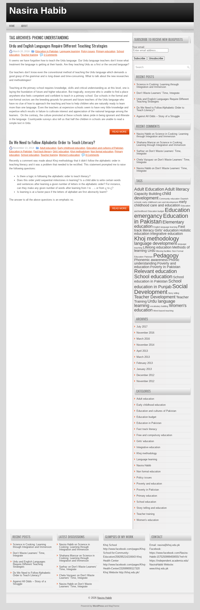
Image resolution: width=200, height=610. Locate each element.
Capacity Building (147, 194)
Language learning (70, 51)
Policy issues (88, 51)
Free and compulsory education (154, 435)
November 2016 (145, 332)
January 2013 (144, 369)
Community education (169, 198)
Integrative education (166, 234)
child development (152, 195)
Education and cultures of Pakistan (105, 148)
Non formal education (102, 151)
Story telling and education (152, 507)
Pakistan (148, 257)
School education (30, 155)
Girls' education (61, 151)
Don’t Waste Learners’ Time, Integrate (158, 93)
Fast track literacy (42, 151)
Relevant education (155, 271)
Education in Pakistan (46, 51)
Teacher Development (154, 296)
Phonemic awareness (151, 260)
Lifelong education (157, 247)
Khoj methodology (79, 151)
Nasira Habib (38, 10)
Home (12, 26)
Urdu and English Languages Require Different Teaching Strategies (58, 46)
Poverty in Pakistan (165, 267)
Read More (119, 131)
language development (155, 243)
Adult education (48, 148)
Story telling (173, 293)
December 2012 (145, 375)
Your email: (138, 47)
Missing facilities (163, 251)
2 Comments (50, 55)
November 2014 (145, 344)
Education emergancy (162, 213)
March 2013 (143, 356)
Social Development (161, 289)
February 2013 (145, 363)
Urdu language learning (154, 303)
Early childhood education (71, 148)
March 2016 (143, 338)
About (24, 26)
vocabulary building (159, 306)
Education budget (156, 211)
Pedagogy (166, 255)
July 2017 (142, 326)
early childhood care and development (160, 202)
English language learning (165, 227)
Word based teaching (163, 310)
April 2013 (142, 350)
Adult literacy (177, 189)
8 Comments (92, 155)
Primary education (105, 51)
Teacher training (29, 55)
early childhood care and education (160, 203)
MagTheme (114, 606)
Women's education (69, 155)
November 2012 (145, 381)
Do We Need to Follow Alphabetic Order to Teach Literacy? (52, 142)
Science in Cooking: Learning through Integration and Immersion (158, 85)
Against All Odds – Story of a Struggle (158, 116)
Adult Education (149, 189)
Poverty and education (149, 483)
